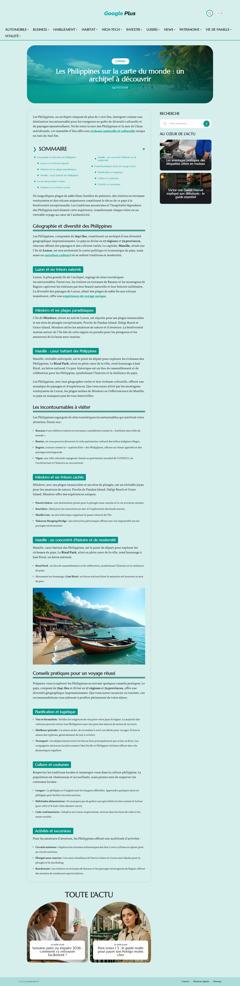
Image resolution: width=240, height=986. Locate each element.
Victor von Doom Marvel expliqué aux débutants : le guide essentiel (186, 193)
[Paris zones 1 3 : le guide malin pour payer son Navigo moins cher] (120, 932)
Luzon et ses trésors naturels (54, 163)
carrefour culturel (58, 255)
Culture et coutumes (108, 178)
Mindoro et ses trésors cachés (55, 187)
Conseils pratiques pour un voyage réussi (115, 166)
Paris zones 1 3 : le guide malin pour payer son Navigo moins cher (120, 951)
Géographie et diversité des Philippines (56, 157)
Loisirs (121, 61)
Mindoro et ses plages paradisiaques (58, 169)
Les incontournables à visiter (51, 181)
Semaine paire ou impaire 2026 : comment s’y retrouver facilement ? (57, 951)
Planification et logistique (110, 172)
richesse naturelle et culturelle (112, 131)
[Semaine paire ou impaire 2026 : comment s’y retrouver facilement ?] (57, 932)
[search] (209, 13)
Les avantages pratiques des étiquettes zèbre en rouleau (185, 162)
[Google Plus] (120, 13)
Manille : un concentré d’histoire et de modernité (117, 159)
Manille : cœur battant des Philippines (59, 175)
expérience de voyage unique (84, 296)
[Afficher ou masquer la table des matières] (106, 149)
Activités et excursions (109, 184)
